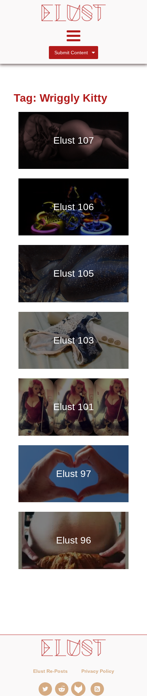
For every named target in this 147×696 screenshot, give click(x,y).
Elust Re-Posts (50, 671)
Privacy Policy (97, 671)
